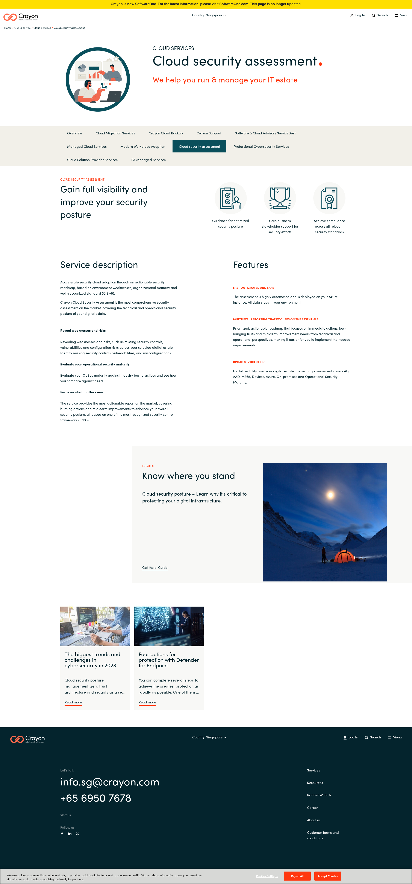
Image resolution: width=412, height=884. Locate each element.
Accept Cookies (328, 876)
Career (312, 807)
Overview (74, 133)
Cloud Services (42, 27)
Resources (315, 782)
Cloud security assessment (69, 27)
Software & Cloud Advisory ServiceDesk (265, 133)
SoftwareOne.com (233, 4)
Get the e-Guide (155, 567)
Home (8, 27)
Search (382, 14)
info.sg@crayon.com (109, 780)
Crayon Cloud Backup (166, 133)
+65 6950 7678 (95, 797)
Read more (73, 702)
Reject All (297, 876)
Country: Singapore (207, 14)
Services (313, 770)
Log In (359, 14)
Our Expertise (22, 27)
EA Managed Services (148, 159)
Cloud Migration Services (115, 133)
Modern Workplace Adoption (142, 146)
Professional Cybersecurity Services (261, 146)
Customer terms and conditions (323, 835)
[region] (206, 876)
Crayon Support (209, 133)
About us (314, 819)
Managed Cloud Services (87, 146)
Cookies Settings (267, 876)
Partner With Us (319, 795)
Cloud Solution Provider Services (92, 159)
